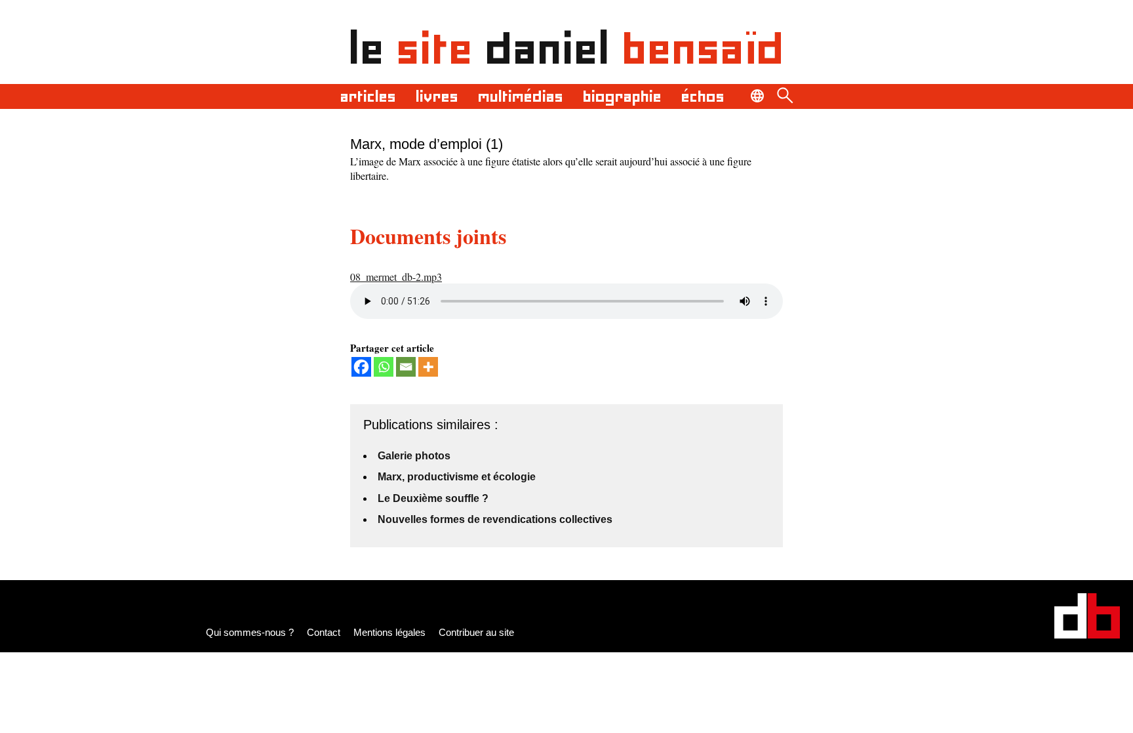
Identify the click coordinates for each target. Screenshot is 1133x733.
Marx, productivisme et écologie (457, 476)
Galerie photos (414, 455)
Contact (323, 632)
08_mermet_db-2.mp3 (396, 276)
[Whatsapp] (383, 367)
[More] (428, 367)
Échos (703, 96)
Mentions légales (389, 632)
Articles (368, 96)
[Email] (406, 367)
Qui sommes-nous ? (250, 632)
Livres (437, 96)
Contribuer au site (476, 632)
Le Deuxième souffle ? (433, 498)
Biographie (622, 96)
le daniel (567, 48)
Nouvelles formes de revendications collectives (495, 519)
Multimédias (520, 96)
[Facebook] (361, 367)
